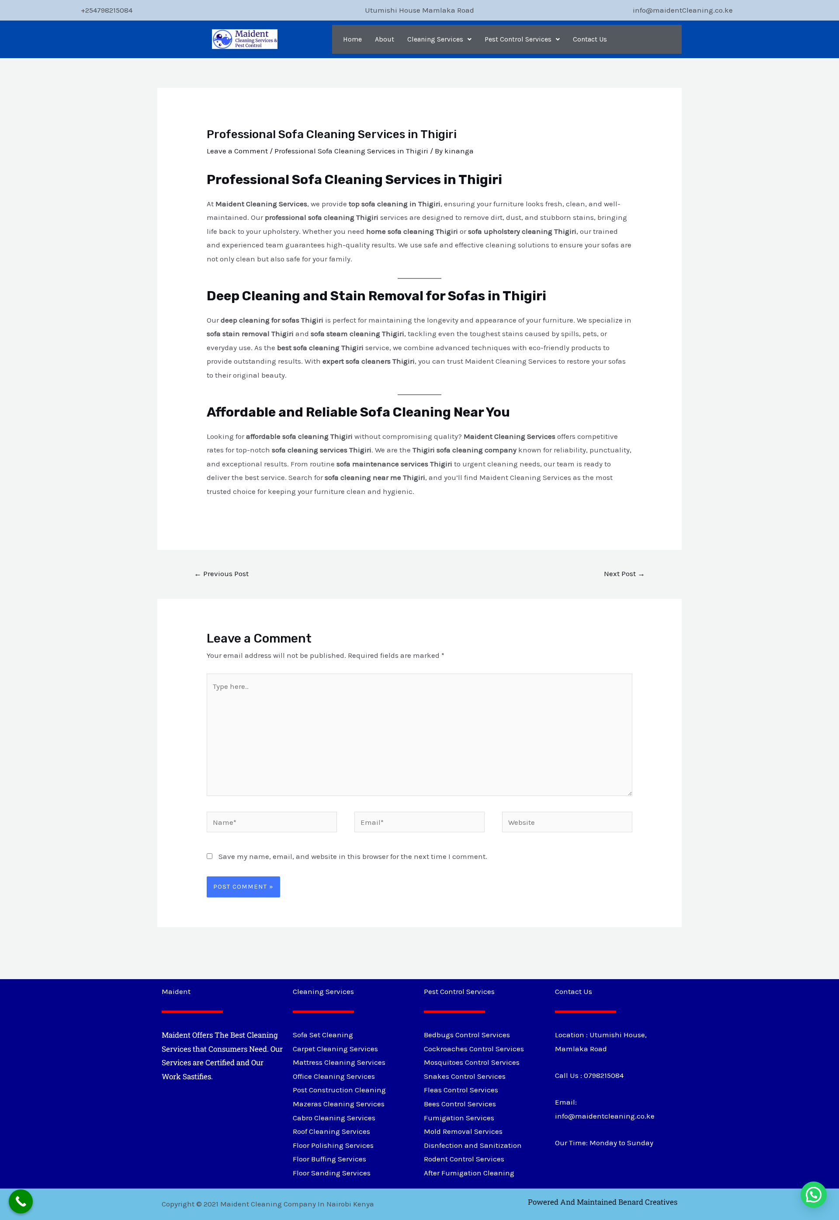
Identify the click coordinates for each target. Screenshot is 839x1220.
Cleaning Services (435, 39)
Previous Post (221, 573)
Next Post (624, 573)
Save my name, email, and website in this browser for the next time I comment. (352, 856)
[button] (439, 39)
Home (352, 39)
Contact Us (590, 39)
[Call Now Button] (21, 1201)
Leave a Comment (237, 150)
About (384, 39)
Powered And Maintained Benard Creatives (602, 1202)
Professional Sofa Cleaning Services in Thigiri (351, 150)
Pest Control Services (518, 39)
